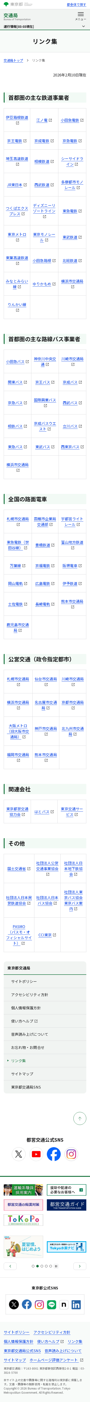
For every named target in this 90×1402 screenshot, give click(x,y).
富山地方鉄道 (72, 542)
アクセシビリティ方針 (29, 994)
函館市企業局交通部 (45, 521)
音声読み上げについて (29, 1034)
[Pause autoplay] (56, 1266)
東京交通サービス (72, 811)
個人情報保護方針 (26, 1007)
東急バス (15, 446)
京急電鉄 (70, 140)
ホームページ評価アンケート (54, 1360)
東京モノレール (44, 237)
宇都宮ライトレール (72, 521)
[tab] (33, 1266)
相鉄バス (15, 426)
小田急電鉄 (70, 120)
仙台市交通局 (46, 679)
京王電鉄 (14, 140)
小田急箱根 (42, 260)
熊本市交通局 (72, 601)
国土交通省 (16, 868)
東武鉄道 (70, 237)
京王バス (42, 382)
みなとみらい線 (17, 283)
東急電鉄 (70, 211)
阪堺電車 (70, 565)
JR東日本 (14, 184)
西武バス (70, 402)
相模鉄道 (41, 161)
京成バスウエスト (45, 426)
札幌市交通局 (18, 518)
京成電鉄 (41, 140)
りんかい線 (17, 304)
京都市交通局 (73, 702)
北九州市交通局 (73, 731)
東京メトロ (17, 234)
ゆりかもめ (42, 284)
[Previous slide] (10, 1266)
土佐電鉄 (15, 604)
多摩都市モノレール (72, 184)
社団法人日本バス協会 (47, 900)
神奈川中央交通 (45, 361)
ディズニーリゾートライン (44, 208)
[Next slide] (79, 1266)
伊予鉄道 (70, 583)
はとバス (41, 811)
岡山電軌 (15, 583)
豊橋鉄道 (42, 545)
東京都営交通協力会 (17, 811)
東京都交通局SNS (26, 1087)
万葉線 (15, 565)
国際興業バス (45, 400)
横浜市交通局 (72, 281)
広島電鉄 (42, 583)
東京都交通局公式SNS (22, 1350)
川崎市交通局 (72, 358)
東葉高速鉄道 (17, 257)
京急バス (15, 402)
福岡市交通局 (18, 754)
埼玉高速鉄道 (17, 158)
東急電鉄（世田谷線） (18, 544)
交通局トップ (13, 60)
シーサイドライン (72, 161)
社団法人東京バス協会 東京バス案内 (73, 900)
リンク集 (18, 1060)
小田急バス (15, 361)
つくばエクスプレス (17, 210)
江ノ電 (41, 120)
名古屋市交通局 (46, 704)
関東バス (15, 382)
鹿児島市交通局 (18, 627)
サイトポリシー (24, 981)
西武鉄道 (41, 184)
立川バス (70, 426)
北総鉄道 (70, 260)
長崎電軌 (42, 604)
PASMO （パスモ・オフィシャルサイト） (19, 935)
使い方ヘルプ (22, 1021)
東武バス (42, 446)
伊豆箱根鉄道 (17, 117)
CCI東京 (45, 935)
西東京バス (70, 446)
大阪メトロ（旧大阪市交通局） (18, 731)
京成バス (70, 382)
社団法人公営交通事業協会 (47, 865)
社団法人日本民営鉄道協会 (19, 900)
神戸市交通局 (46, 728)
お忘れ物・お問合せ (28, 1047)
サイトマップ (22, 1074)
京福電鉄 (42, 565)
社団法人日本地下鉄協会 (73, 868)
